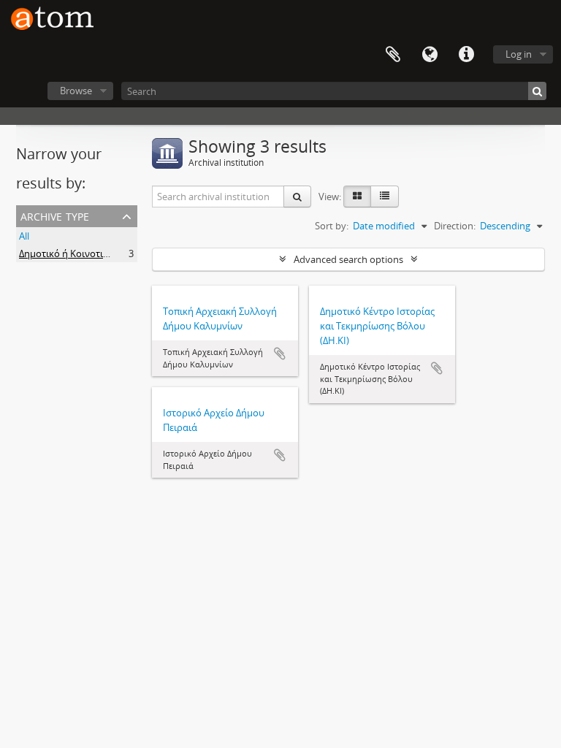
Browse (76, 90)
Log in (518, 54)
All (24, 236)
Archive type (54, 215)
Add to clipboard (279, 353)
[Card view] (357, 196)
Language (429, 55)
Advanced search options (348, 259)
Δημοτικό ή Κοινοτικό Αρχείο (82, 253)
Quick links (466, 55)
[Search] (537, 91)
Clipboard (393, 55)
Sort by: (331, 225)
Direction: (455, 225)
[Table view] (384, 196)
